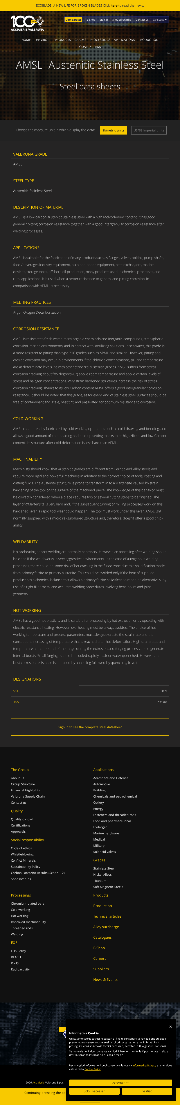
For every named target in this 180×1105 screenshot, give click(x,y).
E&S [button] (98, 47)
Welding (17, 934)
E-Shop (91, 20)
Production (148, 40)
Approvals (18, 831)
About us (17, 778)
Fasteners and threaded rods (114, 815)
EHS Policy (18, 951)
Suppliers (101, 969)
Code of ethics (21, 848)
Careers (99, 958)
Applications (124, 40)
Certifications (20, 825)
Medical (99, 839)
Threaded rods (22, 928)
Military (98, 845)
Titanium (99, 881)
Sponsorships (21, 879)
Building (99, 790)
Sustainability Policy (25, 866)
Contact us (142, 20)
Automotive (101, 784)
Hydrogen (100, 827)
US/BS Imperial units (149, 130)
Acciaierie (38, 1082)
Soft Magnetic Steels (108, 887)
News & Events (105, 979)
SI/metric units (113, 130)
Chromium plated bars (27, 903)
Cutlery (98, 802)
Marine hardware (106, 833)
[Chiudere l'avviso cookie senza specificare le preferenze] (170, 1027)
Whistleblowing (22, 854)
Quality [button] (85, 47)
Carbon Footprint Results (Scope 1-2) (38, 873)
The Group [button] (42, 40)
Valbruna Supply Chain (28, 796)
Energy (98, 809)
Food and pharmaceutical (112, 821)
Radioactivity (20, 969)
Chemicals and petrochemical (115, 796)
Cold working (20, 909)
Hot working (20, 916)
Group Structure (23, 784)
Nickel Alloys (102, 874)
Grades (80, 40)
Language (159, 20)
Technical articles (107, 916)
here (132, 5)
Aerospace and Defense (110, 778)
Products (63, 40)
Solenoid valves (104, 852)
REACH (16, 957)
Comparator (73, 20)
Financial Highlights (25, 790)
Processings (100, 40)
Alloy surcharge (121, 20)
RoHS (15, 963)
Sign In (104, 20)
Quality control (22, 819)
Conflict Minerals (23, 860)
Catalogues (102, 937)
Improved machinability (28, 922)
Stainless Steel (104, 868)
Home (26, 40)
